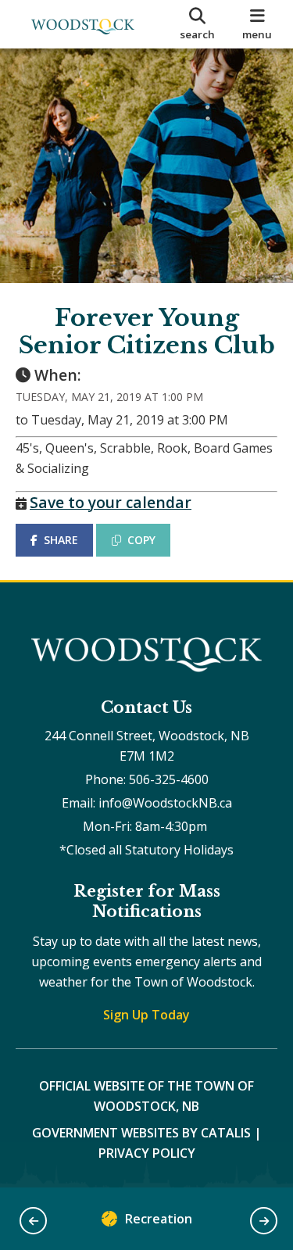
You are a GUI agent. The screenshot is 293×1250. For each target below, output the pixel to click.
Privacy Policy (146, 1153)
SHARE (61, 539)
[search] (198, 24)
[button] (33, 1220)
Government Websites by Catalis (141, 1132)
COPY (141, 539)
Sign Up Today (146, 1014)
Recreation (158, 1218)
